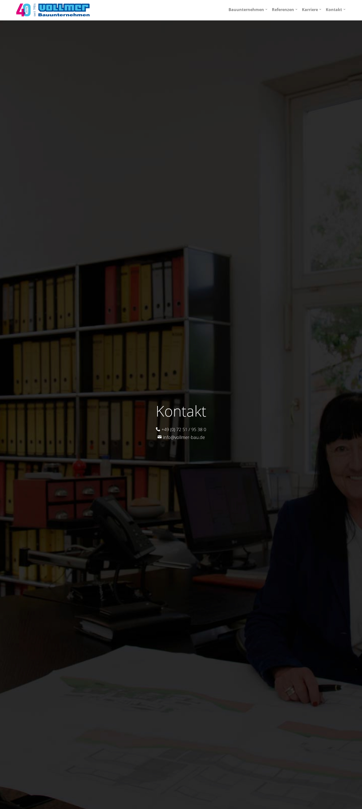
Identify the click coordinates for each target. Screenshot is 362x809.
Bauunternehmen (246, 9)
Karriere (310, 9)
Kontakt (334, 9)
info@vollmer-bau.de (183, 437)
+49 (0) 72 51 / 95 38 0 (183, 429)
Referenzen (283, 9)
